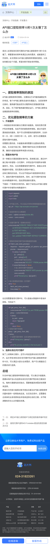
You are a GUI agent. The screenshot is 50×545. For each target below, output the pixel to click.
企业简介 (40, 511)
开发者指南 (20, 511)
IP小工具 (40, 520)
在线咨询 (13, 541)
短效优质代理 (10, 514)
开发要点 (23, 20)
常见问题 (33, 520)
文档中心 (9, 12)
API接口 (25, 42)
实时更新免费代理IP (23, 520)
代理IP (14, 42)
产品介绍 (33, 511)
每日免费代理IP (22, 517)
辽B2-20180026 (33, 488)
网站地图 (40, 523)
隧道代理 (8, 511)
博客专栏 (33, 523)
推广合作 (40, 514)
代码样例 (20, 514)
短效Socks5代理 (11, 523)
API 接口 (33, 517)
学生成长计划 (42, 517)
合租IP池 (8, 520)
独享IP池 (8, 517)
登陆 (39, 4)
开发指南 (14, 20)
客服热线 (37, 541)
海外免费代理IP (22, 523)
